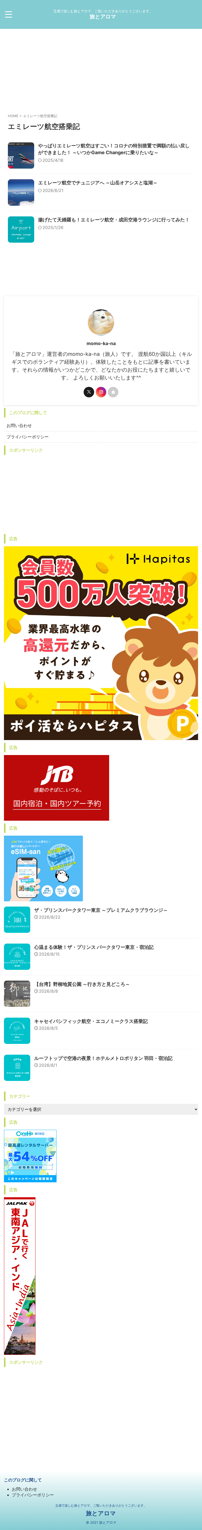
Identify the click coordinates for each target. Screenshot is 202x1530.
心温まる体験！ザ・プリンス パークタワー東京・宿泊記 (94, 947)
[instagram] (101, 392)
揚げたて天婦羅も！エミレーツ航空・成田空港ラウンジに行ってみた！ (114, 219)
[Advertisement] (101, 68)
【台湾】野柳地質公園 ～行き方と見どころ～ (82, 984)
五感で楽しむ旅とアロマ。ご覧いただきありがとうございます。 (101, 1505)
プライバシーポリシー (28, 436)
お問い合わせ (19, 425)
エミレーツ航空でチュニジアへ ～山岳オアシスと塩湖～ (98, 182)
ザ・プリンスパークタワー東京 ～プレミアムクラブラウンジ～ (101, 910)
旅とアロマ (103, 16)
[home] (113, 392)
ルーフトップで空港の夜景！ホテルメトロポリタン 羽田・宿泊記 (103, 1058)
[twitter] (89, 392)
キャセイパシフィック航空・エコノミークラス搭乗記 (91, 1021)
